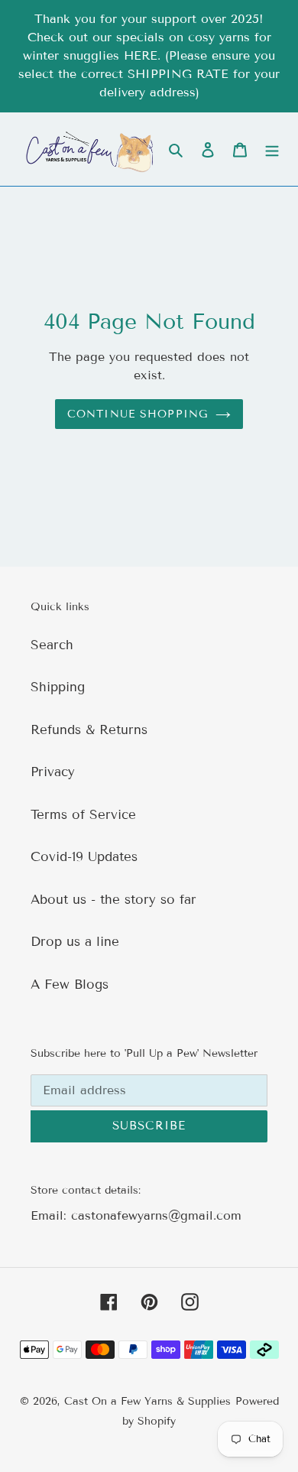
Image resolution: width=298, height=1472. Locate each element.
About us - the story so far (113, 900)
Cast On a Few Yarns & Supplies (147, 1401)
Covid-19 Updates (84, 857)
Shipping (58, 687)
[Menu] (272, 149)
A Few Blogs (70, 984)
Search (52, 645)
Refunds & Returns (89, 730)
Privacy (53, 772)
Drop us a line (75, 942)
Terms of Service (83, 815)
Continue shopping (137, 414)
